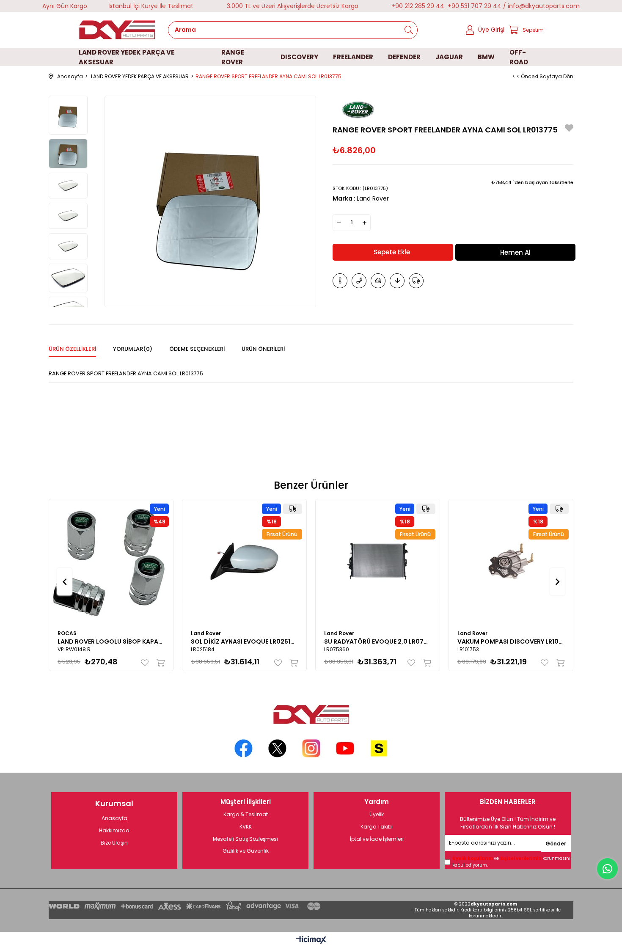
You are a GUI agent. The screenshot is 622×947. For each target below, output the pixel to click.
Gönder (555, 843)
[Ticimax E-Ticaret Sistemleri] (311, 940)
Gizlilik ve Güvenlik (246, 851)
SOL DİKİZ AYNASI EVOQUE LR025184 (244, 641)
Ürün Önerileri (263, 349)
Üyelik (376, 814)
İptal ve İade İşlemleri (377, 839)
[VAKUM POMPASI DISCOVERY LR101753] (511, 561)
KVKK (245, 826)
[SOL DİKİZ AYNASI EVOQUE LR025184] (244, 561)
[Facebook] (243, 748)
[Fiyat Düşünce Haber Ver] (397, 280)
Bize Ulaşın (114, 843)
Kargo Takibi (377, 826)
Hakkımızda (114, 830)
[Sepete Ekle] (158, 662)
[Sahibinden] (379, 748)
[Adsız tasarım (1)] (311, 714)
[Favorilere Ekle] (569, 129)
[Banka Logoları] (186, 906)
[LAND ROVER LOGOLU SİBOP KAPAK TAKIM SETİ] (111, 561)
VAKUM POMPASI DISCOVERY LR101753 (510, 641)
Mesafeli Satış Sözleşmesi (245, 839)
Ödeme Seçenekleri (197, 349)
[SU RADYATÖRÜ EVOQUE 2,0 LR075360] (378, 561)
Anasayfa (114, 818)
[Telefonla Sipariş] (359, 280)
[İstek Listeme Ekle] (378, 280)
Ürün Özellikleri (72, 349)
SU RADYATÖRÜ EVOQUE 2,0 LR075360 (377, 641)
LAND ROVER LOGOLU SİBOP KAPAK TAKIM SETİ (111, 641)
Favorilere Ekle (146, 662)
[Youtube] (345, 748)
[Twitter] (277, 748)
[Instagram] (311, 748)
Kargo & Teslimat (245, 814)
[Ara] (408, 30)
